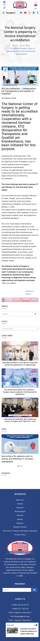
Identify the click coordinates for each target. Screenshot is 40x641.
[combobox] (20, 329)
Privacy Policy (20, 535)
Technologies (20, 511)
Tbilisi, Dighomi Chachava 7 (20, 613)
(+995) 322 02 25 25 (20, 605)
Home (15, 46)
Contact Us (20, 599)
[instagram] (29, 13)
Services (20, 508)
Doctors (20, 515)
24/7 (4, 5)
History (20, 504)
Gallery (20, 519)
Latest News (25, 46)
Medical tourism (20, 527)
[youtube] (25, 13)
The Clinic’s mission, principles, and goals (20, 531)
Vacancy (20, 523)
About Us (20, 500)
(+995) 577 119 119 (20, 609)
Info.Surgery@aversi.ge (20, 616)
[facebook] (21, 13)
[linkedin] (33, 13)
